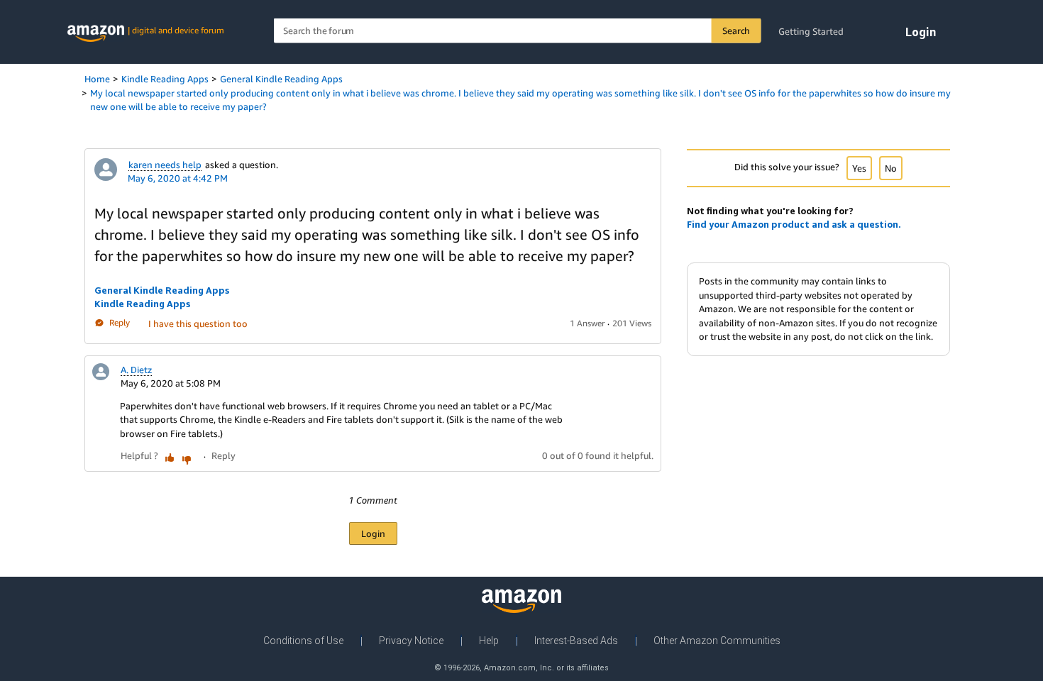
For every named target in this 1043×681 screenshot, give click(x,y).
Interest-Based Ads (576, 640)
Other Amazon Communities (716, 640)
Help (489, 640)
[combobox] (517, 30)
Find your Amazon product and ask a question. (794, 224)
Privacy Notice (411, 640)
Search (736, 30)
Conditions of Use (303, 640)
